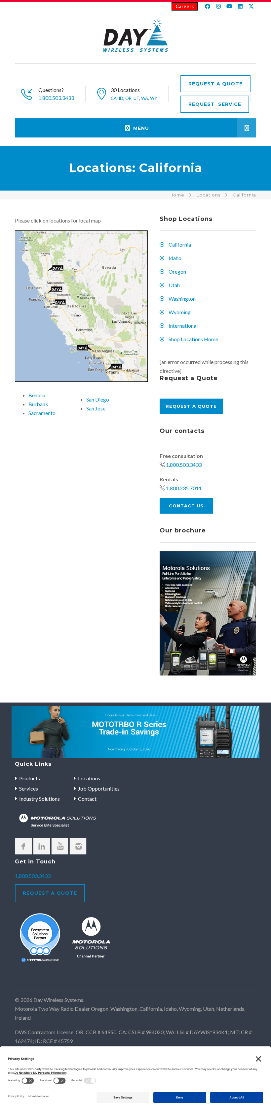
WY (153, 98)
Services (28, 788)
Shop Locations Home (193, 339)
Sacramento (42, 413)
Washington (182, 298)
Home (177, 194)
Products (29, 778)
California (180, 244)
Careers (184, 6)
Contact (87, 799)
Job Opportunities (99, 788)
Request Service (214, 104)
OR (128, 98)
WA (144, 98)
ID (121, 98)
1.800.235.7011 (184, 488)
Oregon (177, 271)
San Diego (97, 399)
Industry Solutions (39, 799)
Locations (208, 194)
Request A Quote (215, 84)
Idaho (175, 258)
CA (114, 98)
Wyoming (180, 312)
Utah (174, 285)
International (183, 325)
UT (136, 98)
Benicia (36, 395)
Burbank (38, 404)
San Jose (95, 408)
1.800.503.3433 (56, 98)
